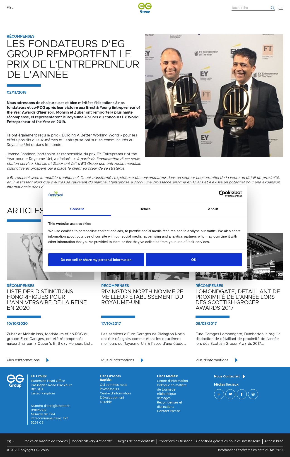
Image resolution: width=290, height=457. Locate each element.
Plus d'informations (23, 360)
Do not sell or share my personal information (96, 260)
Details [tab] (145, 209)
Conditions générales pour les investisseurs (228, 441)
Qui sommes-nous (113, 385)
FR (9, 8)
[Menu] (281, 8)
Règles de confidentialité (136, 441)
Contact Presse (168, 411)
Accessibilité (273, 441)
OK (193, 260)
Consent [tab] (77, 209)
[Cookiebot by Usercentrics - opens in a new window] (222, 194)
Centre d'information (115, 393)
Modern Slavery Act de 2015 (93, 441)
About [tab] (213, 209)
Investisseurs (109, 389)
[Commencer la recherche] (273, 8)
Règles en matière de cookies (46, 441)
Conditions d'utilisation (175, 441)
